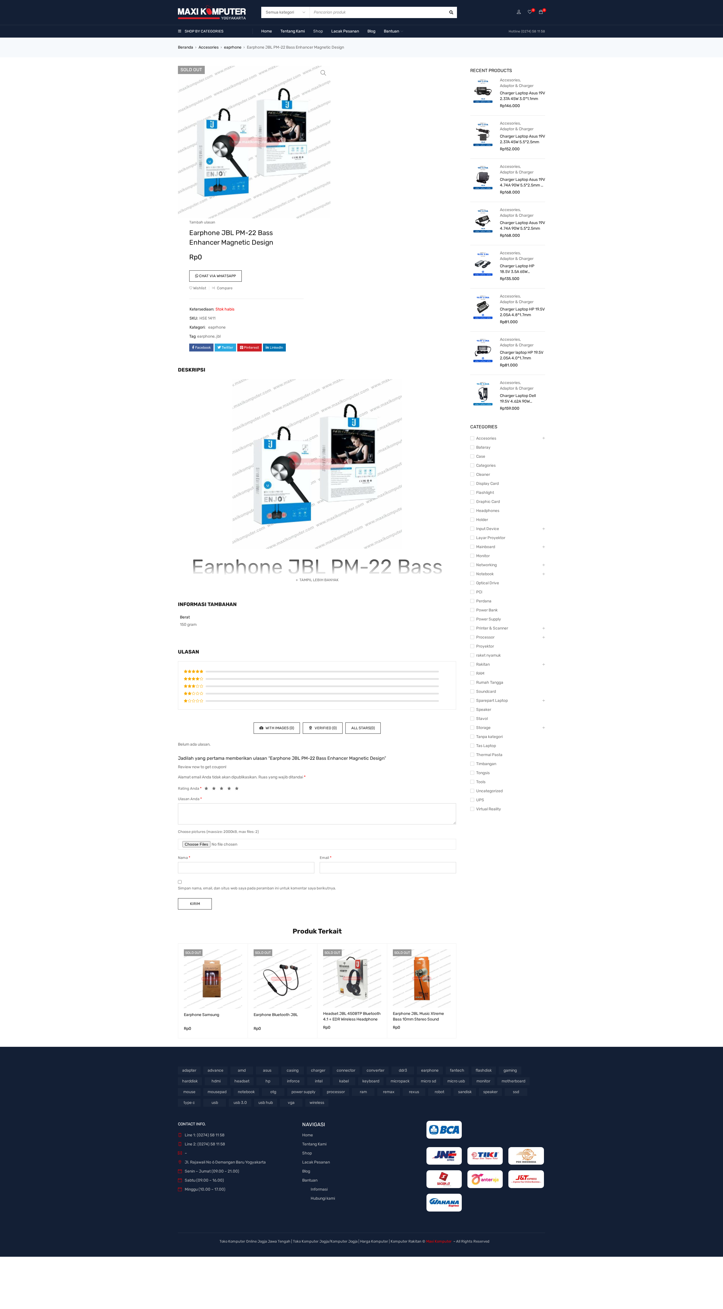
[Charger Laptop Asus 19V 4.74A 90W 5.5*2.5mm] (483, 220)
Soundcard (486, 691)
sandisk (465, 1091)
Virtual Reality (488, 809)
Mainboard (485, 546)
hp (267, 1081)
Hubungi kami (323, 1198)
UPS (480, 800)
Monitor (483, 555)
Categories (486, 465)
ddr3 (403, 1070)
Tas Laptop (486, 745)
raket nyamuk (488, 655)
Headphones (487, 510)
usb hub (265, 1102)
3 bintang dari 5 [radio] (223, 789)
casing (293, 1070)
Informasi (319, 1189)
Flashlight (485, 492)
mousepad (217, 1091)
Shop (307, 1153)
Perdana (483, 601)
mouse (189, 1091)
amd (242, 1070)
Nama (184, 858)
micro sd (428, 1081)
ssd (516, 1091)
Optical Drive (487, 583)
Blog (306, 1171)
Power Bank (487, 610)
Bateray (483, 447)
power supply (303, 1091)
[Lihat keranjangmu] (541, 12)
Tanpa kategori (489, 736)
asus (267, 1070)
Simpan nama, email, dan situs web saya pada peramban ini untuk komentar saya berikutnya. (257, 888)
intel (319, 1081)
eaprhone (232, 47)
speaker (490, 1091)
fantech (457, 1070)
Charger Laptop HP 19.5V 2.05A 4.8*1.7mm (522, 312)
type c (189, 1102)
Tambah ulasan (202, 222)
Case (480, 456)
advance (215, 1070)
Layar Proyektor (490, 537)
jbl (218, 336)
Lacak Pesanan (316, 1162)
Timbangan (486, 763)
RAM (480, 673)
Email (326, 858)
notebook (246, 1091)
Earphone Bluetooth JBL (276, 1014)
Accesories (209, 47)
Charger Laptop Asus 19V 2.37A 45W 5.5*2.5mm (522, 139)
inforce (293, 1081)
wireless (317, 1102)
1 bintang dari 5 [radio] (207, 789)
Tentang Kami (314, 1144)
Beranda (185, 47)
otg (273, 1091)
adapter (189, 1070)
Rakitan (483, 664)
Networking (486, 565)
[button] (323, 73)
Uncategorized (489, 791)
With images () (279, 728)
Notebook (485, 574)
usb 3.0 (240, 1102)
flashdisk (484, 1070)
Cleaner (483, 474)
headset (241, 1081)
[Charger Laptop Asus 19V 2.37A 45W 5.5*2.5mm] (483, 134)
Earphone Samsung (201, 1014)
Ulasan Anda (190, 799)
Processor (485, 637)
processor (336, 1091)
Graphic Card (488, 501)
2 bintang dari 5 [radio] (215, 789)
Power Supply (488, 619)
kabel (344, 1081)
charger (318, 1070)
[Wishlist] (530, 12)
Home (307, 1135)
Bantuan (309, 1180)
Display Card (487, 483)
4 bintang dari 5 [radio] (230, 789)
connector (346, 1070)
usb (215, 1102)
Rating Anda (190, 788)
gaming (510, 1070)
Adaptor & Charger (516, 85)
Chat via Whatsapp (217, 276)
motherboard (513, 1081)
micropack (400, 1081)
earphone (206, 336)
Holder (482, 519)
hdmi (216, 1081)
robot (439, 1091)
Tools (480, 782)
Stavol (482, 718)
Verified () (325, 728)
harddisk (190, 1081)
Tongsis (483, 772)
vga (291, 1102)
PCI (479, 592)
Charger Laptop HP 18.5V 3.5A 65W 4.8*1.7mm (517, 269)
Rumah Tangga (489, 682)
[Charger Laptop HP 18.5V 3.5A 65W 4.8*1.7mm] (483, 263)
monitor (483, 1081)
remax (389, 1091)
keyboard (370, 1081)
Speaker (483, 709)
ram (363, 1091)
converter (375, 1070)
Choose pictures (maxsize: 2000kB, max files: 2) (218, 832)
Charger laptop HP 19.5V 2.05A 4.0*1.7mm (521, 355)
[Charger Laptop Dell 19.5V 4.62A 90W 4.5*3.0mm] (483, 393)
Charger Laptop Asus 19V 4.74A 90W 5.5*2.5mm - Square (522, 182)
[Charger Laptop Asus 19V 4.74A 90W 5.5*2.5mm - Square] (483, 177)
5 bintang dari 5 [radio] (238, 789)
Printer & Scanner (492, 628)
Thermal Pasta (489, 754)
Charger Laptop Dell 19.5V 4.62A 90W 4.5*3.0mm (518, 398)
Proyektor (485, 646)
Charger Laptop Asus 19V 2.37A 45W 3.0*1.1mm (522, 96)
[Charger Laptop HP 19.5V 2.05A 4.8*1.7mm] (483, 307)
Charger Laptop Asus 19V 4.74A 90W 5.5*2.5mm (522, 225)
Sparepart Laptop (492, 700)
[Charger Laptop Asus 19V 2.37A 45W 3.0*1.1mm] (483, 90)
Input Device (487, 528)
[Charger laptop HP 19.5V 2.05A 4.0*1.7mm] (483, 350)
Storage (483, 727)
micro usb (456, 1081)
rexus (414, 1091)
